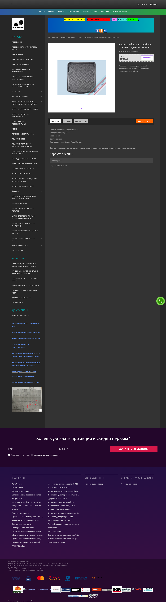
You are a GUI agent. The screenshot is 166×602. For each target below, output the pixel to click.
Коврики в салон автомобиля (25, 109)
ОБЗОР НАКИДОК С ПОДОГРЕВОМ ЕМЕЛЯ (25, 279)
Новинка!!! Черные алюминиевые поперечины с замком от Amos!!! (24, 265)
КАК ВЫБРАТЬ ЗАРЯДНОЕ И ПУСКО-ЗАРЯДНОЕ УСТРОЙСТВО (25, 272)
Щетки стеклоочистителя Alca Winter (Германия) (23, 217)
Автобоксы (17, 42)
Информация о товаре (20, 315)
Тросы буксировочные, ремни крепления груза (25, 180)
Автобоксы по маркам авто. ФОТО (24, 48)
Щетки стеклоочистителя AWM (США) (23, 225)
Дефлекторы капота (21, 97)
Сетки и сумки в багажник (23, 169)
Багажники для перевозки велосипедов (23, 78)
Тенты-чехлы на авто (21, 174)
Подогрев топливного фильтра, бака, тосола (22, 145)
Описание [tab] (55, 121)
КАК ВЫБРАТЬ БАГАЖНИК (21, 298)
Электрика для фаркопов (23, 186)
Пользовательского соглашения (45, 455)
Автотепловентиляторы (22, 59)
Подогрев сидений (20, 139)
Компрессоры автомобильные (19, 123)
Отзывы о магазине (129, 484)
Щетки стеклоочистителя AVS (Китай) (25, 232)
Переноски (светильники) (23, 134)
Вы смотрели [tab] (81, 121)
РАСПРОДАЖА (17, 251)
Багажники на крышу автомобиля (21, 71)
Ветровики (16, 92)
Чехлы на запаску (19, 203)
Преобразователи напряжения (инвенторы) (25, 152)
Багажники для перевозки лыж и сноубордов (23, 85)
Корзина (144, 4)
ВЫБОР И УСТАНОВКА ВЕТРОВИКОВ (25, 285)
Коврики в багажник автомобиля (20, 115)
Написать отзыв (144, 121)
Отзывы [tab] (67, 121)
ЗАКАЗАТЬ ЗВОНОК (161, 301)
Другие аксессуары (20, 246)
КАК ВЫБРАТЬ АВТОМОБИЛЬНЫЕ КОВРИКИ (24, 292)
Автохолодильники (21, 64)
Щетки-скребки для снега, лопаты (23, 210)
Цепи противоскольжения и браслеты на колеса (24, 197)
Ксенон (15, 129)
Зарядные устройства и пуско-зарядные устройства (24, 103)
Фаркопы (16, 191)
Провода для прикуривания (24, 159)
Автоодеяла (17, 54)
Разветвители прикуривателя (24, 164)
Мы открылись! (17, 302)
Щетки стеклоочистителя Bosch (23, 239)
